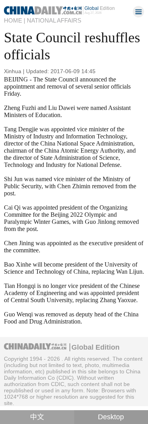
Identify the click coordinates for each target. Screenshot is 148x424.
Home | (14, 20)
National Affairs (54, 20)
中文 (37, 417)
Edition (99, 8)
